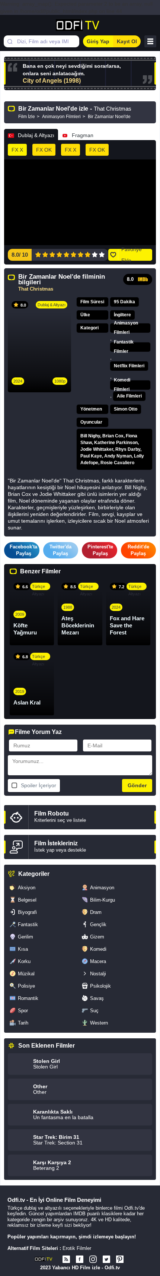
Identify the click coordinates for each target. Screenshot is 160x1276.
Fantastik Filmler (124, 347)
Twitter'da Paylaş (60, 550)
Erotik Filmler (77, 1248)
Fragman (82, 135)
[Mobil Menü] (150, 41)
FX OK (44, 150)
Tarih (23, 1023)
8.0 (130, 279)
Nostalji (98, 973)
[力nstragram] (93, 1259)
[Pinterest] (120, 1259)
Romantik (28, 998)
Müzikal (26, 973)
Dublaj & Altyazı (36, 135)
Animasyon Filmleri (126, 328)
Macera (98, 961)
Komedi (98, 949)
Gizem (97, 937)
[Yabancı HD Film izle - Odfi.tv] (80, 25)
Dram (96, 912)
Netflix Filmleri (129, 365)
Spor (23, 1010)
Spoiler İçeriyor (38, 785)
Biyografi (27, 912)
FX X (17, 150)
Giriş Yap (98, 41)
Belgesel (27, 900)
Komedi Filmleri (122, 385)
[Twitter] (106, 1259)
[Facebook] (79, 1259)
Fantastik (28, 924)
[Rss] (66, 1259)
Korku (24, 961)
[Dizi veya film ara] (10, 41)
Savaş (97, 998)
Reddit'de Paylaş (138, 550)
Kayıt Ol (127, 41)
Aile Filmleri (129, 396)
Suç (94, 1010)
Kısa (23, 949)
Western (99, 1023)
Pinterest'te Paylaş (100, 550)
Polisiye (26, 986)
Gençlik (98, 924)
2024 (17, 381)
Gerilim (25, 937)
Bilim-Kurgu (102, 900)
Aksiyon (26, 887)
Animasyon (102, 887)
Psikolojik (100, 986)
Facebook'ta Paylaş (23, 550)
